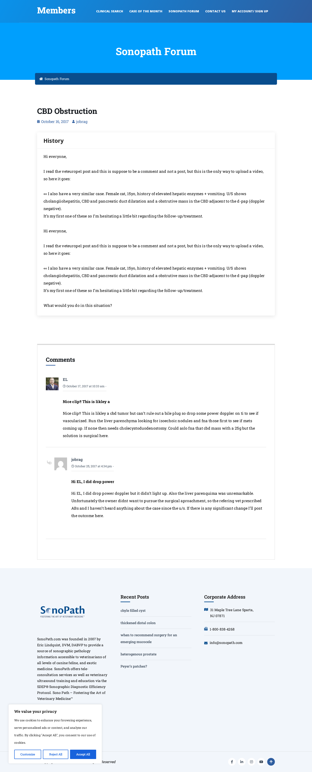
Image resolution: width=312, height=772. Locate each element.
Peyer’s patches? (134, 666)
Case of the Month (145, 11)
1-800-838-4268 (222, 629)
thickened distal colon (138, 622)
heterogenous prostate (138, 654)
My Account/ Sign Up (250, 11)
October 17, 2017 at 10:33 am (85, 386)
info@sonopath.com (226, 642)
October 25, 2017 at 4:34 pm (93, 466)
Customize (27, 754)
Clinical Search (109, 11)
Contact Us (215, 11)
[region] (55, 733)
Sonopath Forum (184, 11)
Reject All (55, 754)
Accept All (83, 754)
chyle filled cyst (133, 610)
